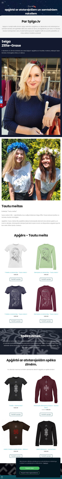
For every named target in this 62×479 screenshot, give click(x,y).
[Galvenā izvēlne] (2, 2)
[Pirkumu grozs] (2, 477)
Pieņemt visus (29, 468)
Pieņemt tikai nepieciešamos (29, 473)
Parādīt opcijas (16, 279)
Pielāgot (45, 463)
